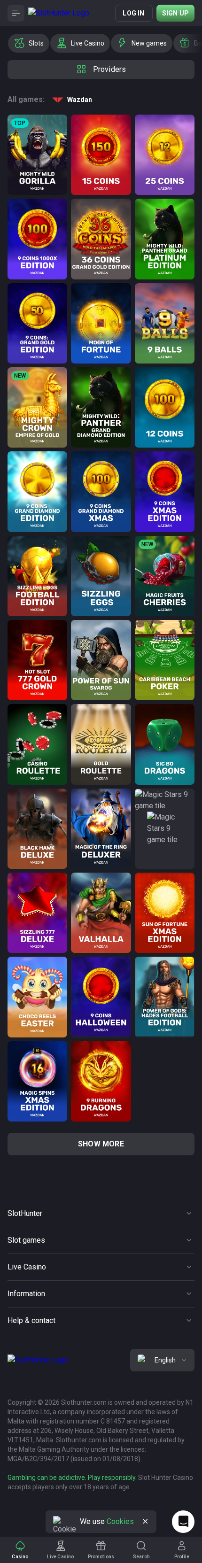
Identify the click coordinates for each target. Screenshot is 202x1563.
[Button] (16, 13)
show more (101, 1143)
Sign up (175, 13)
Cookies (120, 1521)
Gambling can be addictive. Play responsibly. (72, 1477)
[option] (29, 43)
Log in (133, 13)
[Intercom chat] (183, 1521)
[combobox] (162, 1360)
